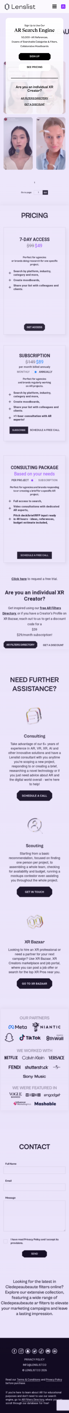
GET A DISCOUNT (34, 104)
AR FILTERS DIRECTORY (34, 98)
